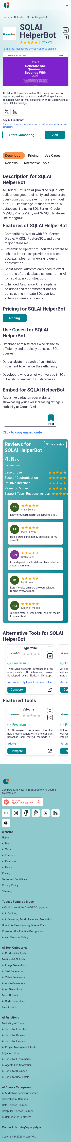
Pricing (14, 318)
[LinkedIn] (55, 813)
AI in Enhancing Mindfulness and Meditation (27, 919)
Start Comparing (21, 135)
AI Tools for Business (14, 1071)
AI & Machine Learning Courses (20, 1093)
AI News (7, 867)
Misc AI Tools (10, 995)
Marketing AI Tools (13, 1023)
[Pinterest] (36, 813)
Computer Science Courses (18, 1111)
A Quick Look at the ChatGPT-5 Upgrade (25, 907)
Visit (55, 135)
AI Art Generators (12, 989)
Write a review (55, 444)
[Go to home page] (7, 5)
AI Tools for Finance (13, 1041)
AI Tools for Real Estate (15, 1077)
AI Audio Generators (13, 983)
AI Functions (9, 861)
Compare (17, 689)
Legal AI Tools (10, 1053)
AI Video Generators (13, 977)
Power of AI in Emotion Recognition (22, 931)
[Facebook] (26, 813)
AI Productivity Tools (14, 953)
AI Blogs (7, 843)
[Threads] (6, 823)
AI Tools (18, 17)
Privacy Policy (10, 885)
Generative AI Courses (15, 1099)
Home (6, 17)
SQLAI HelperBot (37, 17)
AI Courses (8, 855)
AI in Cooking (9, 913)
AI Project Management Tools (19, 1047)
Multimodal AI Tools (13, 959)
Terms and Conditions (14, 879)
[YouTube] (6, 813)
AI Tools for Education (14, 1029)
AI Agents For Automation (17, 1065)
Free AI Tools (10, 1007)
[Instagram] (16, 813)
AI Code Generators (13, 1001)
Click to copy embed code (22, 432)
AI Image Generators (14, 965)
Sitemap (7, 891)
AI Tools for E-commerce (16, 1059)
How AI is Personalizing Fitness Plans (24, 925)
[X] (46, 813)
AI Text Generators (12, 971)
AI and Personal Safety (15, 937)
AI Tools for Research (14, 1035)
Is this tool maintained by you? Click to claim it (29, 48)
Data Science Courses (15, 1105)
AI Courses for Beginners (16, 1117)
